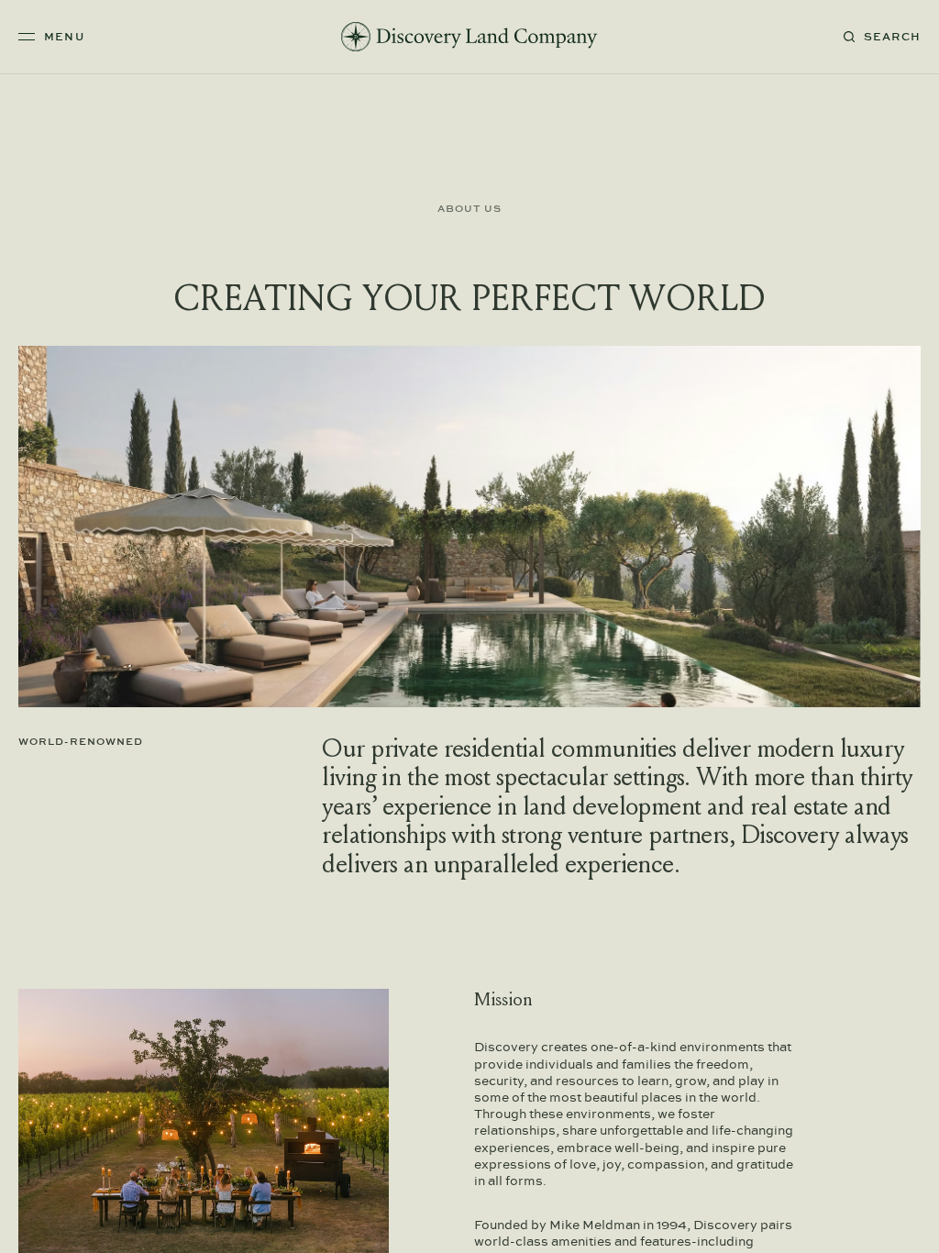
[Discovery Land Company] (469, 36)
